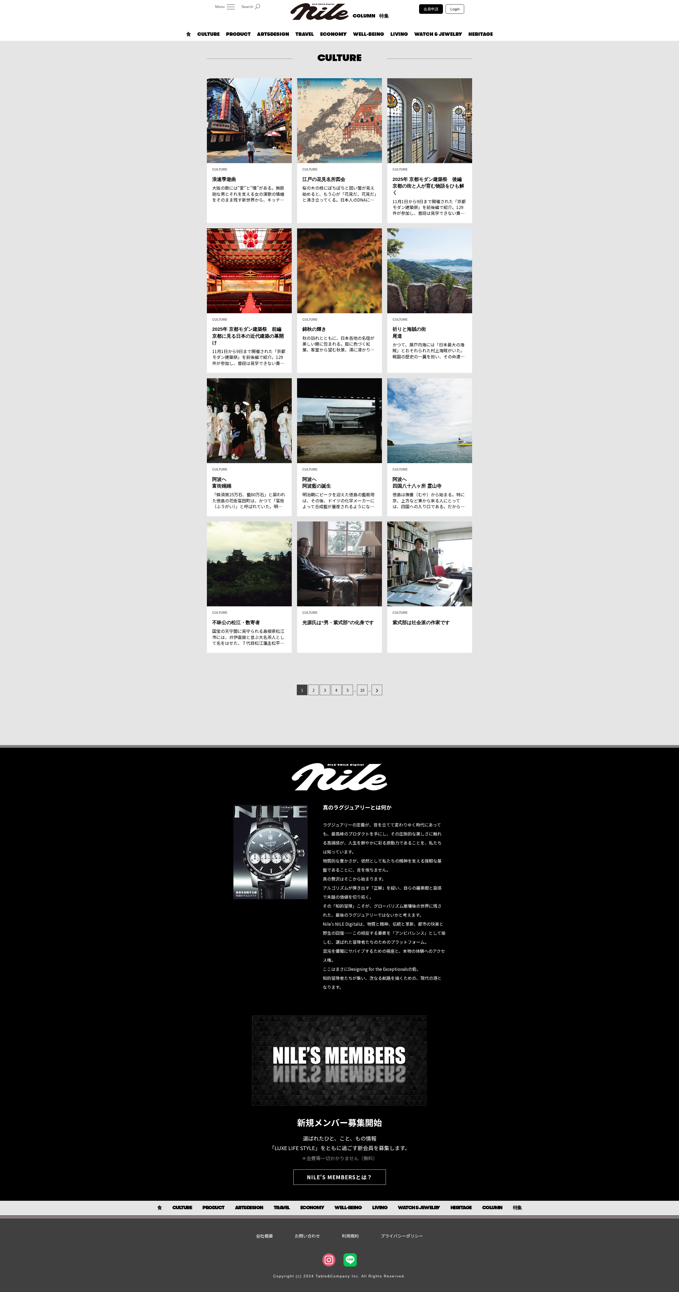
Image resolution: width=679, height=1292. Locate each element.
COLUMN (364, 16)
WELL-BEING (368, 34)
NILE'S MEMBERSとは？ (339, 1177)
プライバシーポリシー (402, 1236)
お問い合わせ (307, 1236)
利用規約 (350, 1236)
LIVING (399, 34)
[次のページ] (377, 690)
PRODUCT (238, 34)
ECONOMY (333, 34)
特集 (384, 16)
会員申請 (431, 9)
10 (362, 690)
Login (455, 9)
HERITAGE (480, 34)
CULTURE (208, 34)
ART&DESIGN (273, 34)
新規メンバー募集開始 (339, 1122)
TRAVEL (304, 34)
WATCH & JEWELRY (438, 34)
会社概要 (264, 1236)
